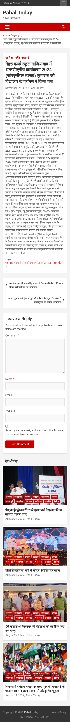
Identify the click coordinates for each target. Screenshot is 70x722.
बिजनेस (29, 501)
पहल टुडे (25, 57)
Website (10, 410)
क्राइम (35, 497)
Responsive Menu (63, 3)
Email (9, 395)
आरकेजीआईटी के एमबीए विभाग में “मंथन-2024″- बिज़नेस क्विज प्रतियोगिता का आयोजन (36, 285)
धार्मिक (17, 57)
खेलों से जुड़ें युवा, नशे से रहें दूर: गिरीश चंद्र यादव (32, 570)
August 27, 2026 (14, 518)
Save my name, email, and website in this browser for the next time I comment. (34, 432)
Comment (12, 335)
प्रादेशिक (19, 501)
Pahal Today (17, 12)
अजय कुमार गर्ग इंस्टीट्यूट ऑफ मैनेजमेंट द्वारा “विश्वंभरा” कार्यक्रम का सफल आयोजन (34, 300)
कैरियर (27, 497)
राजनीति (48, 501)
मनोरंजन (38, 501)
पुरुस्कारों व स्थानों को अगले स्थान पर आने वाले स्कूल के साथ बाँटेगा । (34, 264)
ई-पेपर (8, 497)
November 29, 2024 (16, 88)
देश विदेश (9, 57)
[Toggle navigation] (7, 27)
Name (9, 379)
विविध (56, 501)
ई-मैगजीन (18, 497)
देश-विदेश (11, 461)
